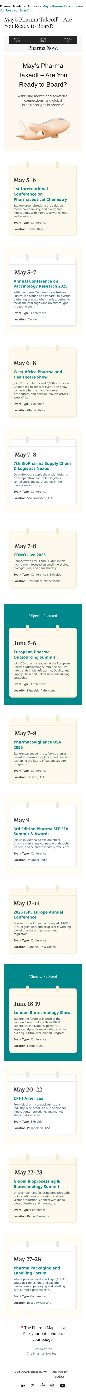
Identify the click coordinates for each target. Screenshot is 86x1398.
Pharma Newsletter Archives (19, 6)
